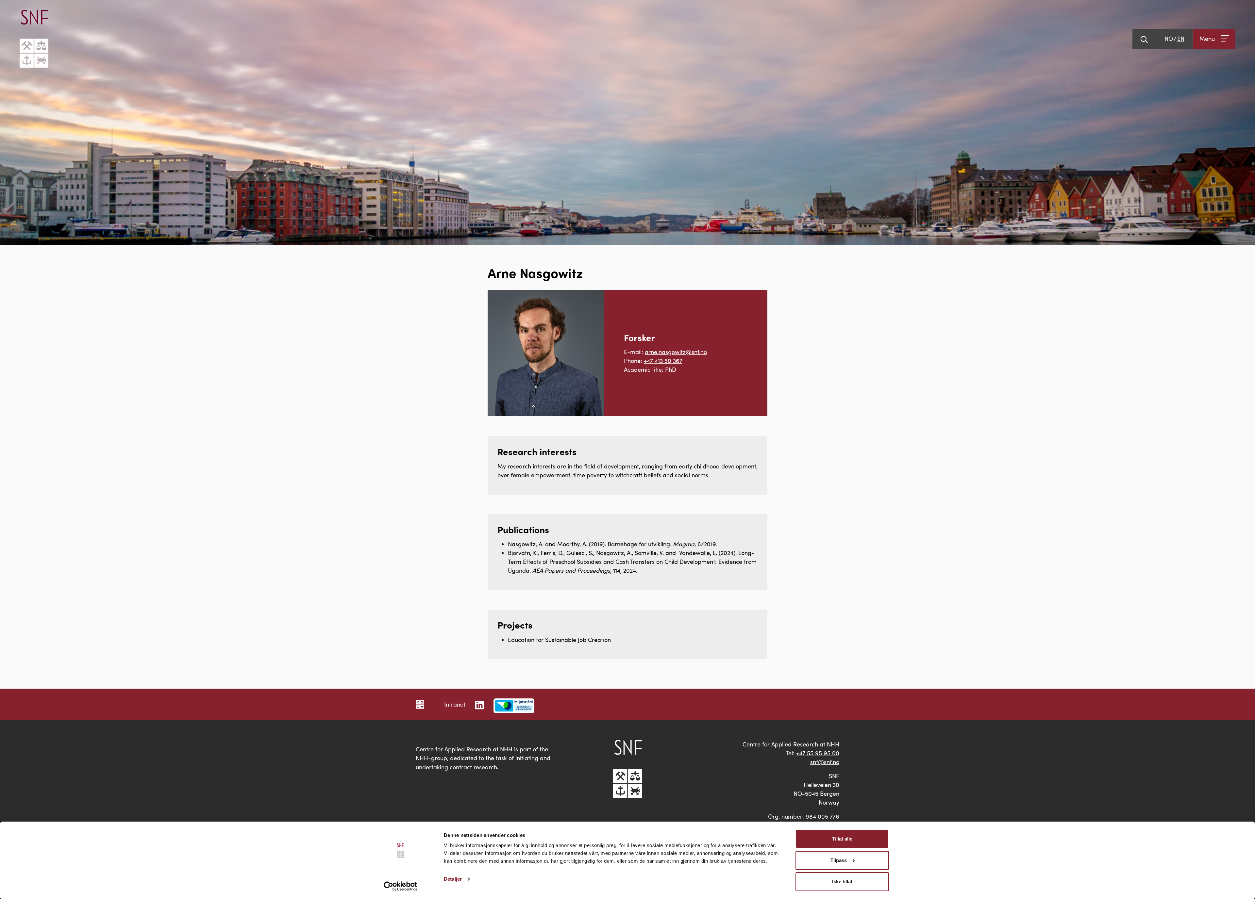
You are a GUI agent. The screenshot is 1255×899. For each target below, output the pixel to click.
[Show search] (1144, 39)
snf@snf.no (824, 762)
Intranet (454, 704)
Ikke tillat (842, 881)
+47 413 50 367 (663, 361)
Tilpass (838, 860)
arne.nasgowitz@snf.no (676, 352)
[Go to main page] (34, 39)
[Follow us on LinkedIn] (479, 704)
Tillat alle (842, 839)
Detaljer (453, 879)
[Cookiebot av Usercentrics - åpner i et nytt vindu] (400, 886)
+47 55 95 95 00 (817, 753)
